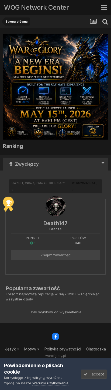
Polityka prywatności (62, 349)
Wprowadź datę (84, 183)
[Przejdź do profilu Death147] (56, 206)
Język (11, 349)
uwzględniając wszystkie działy (38, 183)
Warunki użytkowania (50, 383)
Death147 (55, 223)
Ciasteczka (96, 349)
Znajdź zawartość (55, 255)
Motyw (30, 349)
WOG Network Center (36, 7)
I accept (96, 374)
